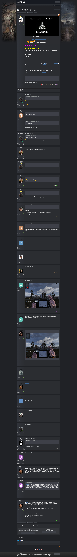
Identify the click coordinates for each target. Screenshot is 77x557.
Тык (30, 210)
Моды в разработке (33, 10)
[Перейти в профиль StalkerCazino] (21, 257)
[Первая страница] (17, 12)
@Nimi (45, 63)
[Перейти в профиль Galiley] (21, 401)
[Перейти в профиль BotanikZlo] (21, 457)
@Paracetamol (57, 63)
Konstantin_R (21, 367)
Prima (21, 147)
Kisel (21, 424)
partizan (21, 237)
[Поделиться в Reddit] (21, 540)
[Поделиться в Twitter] (18, 540)
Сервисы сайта (39, 5)
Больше (48, 5)
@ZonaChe (44, 64)
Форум (23, 5)
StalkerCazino (20, 252)
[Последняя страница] (36, 12)
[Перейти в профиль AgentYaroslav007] (21, 209)
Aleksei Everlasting (21, 94)
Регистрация (57, 1)
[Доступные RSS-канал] (59, 546)
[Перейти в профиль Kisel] (21, 429)
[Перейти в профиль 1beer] (18, 10)
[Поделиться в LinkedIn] (22, 540)
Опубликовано (29, 94)
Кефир (21, 438)
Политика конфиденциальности (38, 550)
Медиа (26, 5)
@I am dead (44, 72)
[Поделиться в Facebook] (20, 540)
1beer (21, 14)
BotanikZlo (21, 452)
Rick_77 (20, 110)
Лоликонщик (20, 410)
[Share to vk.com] (17, 540)
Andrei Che (21, 328)
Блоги (30, 5)
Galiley (21, 396)
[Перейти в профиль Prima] (21, 152)
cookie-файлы (23, 554)
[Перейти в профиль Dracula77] (21, 271)
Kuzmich (20, 381)
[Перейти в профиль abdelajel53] (21, 285)
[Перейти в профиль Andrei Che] (21, 333)
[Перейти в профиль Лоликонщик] (21, 415)
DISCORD (28, 54)
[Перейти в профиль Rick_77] (21, 115)
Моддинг (44, 5)
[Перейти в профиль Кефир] (21, 443)
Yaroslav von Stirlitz (34, 96)
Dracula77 (21, 266)
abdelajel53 (21, 280)
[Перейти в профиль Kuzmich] (21, 386)
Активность (34, 5)
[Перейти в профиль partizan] (21, 243)
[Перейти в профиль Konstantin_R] (21, 372)
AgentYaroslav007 (21, 204)
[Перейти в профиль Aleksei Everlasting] (21, 99)
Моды (20, 5)
